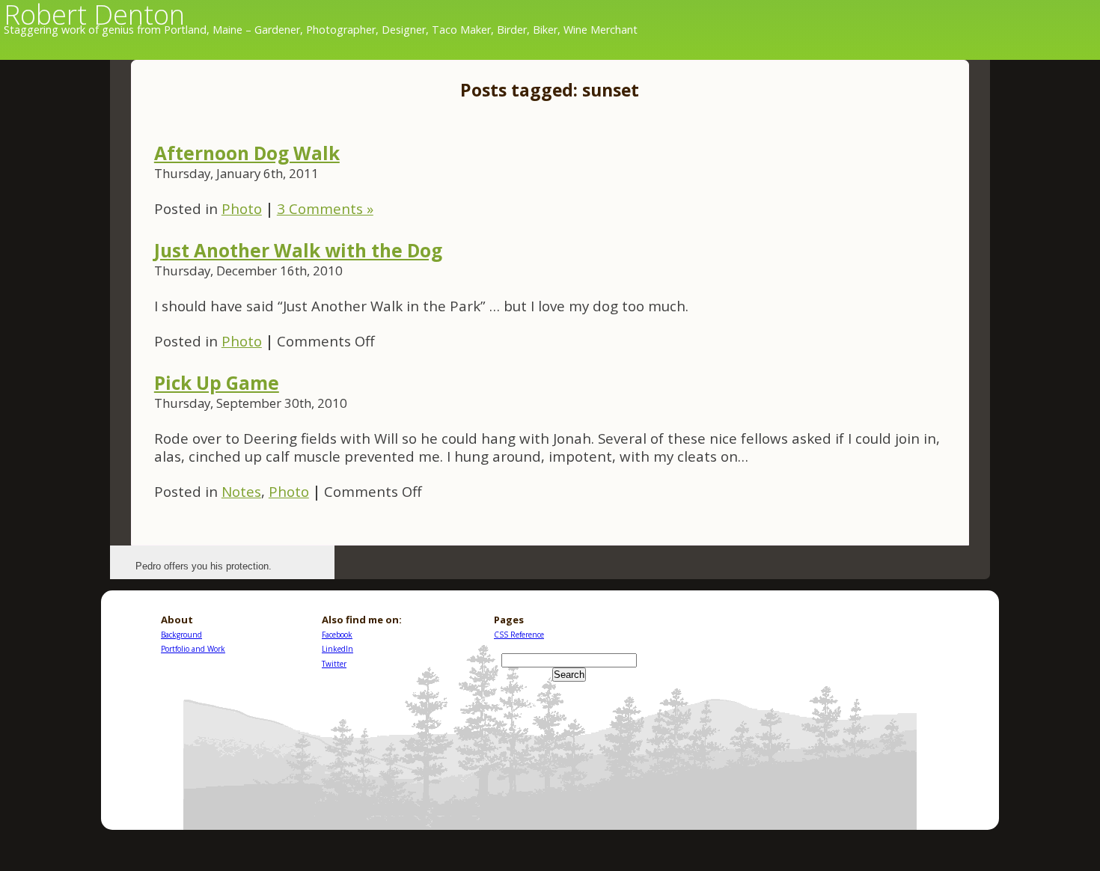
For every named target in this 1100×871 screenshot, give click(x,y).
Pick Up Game (216, 382)
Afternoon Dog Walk (247, 153)
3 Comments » (325, 208)
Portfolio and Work (193, 649)
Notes (241, 491)
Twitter (334, 663)
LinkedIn (337, 649)
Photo (241, 208)
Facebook (337, 634)
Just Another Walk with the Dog (298, 250)
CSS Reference (519, 634)
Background (181, 634)
